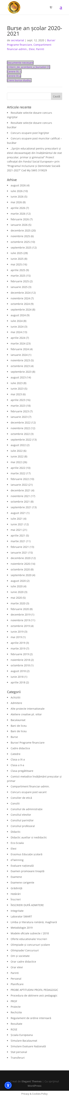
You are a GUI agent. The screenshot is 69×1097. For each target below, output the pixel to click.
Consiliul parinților (22, 820)
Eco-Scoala (17, 843)
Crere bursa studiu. (19, 80)
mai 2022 (16, 462)
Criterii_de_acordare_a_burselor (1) (28, 67)
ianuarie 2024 (19, 355)
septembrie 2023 (21, 371)
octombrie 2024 (20, 304)
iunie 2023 (17, 388)
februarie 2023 (20, 411)
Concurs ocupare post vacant (29, 792)
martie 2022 (18, 473)
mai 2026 (16, 202)
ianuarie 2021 (19, 552)
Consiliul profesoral (23, 826)
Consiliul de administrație (27, 809)
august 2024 (18, 315)
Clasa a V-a (17, 765)
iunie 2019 (17, 631)
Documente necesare (20, 62)
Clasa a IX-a (18, 759)
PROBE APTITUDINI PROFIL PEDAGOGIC (34, 990)
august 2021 (18, 513)
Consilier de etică (21, 798)
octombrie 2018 (20, 665)
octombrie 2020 (20, 569)
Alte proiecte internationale (28, 708)
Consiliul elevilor (21, 814)
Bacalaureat (18, 720)
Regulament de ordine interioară (31, 1018)
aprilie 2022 (18, 468)
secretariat (17, 40)
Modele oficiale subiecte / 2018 (30, 933)
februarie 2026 (20, 219)
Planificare (17, 984)
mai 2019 (16, 637)
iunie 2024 (17, 326)
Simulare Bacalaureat (24, 1040)
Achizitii (15, 697)
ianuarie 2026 (19, 225)
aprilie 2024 (18, 337)
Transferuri (18, 1057)
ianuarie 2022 (19, 484)
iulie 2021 (17, 518)
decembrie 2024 (21, 292)
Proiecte (16, 1006)
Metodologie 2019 (22, 927)
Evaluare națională (22, 865)
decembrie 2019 (21, 614)
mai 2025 (16, 264)
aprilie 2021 (18, 535)
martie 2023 (18, 405)
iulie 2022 (17, 450)
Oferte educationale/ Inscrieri (29, 939)
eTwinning (17, 860)
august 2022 (18, 445)
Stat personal (19, 1052)
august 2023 (18, 377)
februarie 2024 (20, 349)
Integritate (17, 910)
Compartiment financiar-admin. (30, 786)
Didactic (16, 831)
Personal (16, 978)
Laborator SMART (21, 916)
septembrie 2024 (21, 309)
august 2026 (18, 185)
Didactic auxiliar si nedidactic (29, 837)
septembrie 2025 (21, 247)
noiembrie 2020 (20, 563)
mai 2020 (16, 597)
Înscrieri (16, 899)
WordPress (34, 1085)
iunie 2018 (17, 676)
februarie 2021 (20, 547)
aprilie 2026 (18, 208)
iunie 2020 (17, 592)
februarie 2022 (20, 479)
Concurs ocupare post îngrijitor (30, 133)
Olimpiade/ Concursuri (25, 950)
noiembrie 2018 (20, 660)
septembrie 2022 (21, 439)
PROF (14, 1001)
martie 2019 (18, 648)
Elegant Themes (32, 1081)
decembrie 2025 (21, 230)
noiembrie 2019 (20, 620)
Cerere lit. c (14, 71)
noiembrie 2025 (20, 236)
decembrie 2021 (21, 490)
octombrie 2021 (20, 501)
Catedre (15, 754)
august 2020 (18, 581)
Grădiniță (16, 888)
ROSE (14, 1029)
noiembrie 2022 (20, 428)
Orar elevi (17, 967)
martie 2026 (18, 213)
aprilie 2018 (18, 682)
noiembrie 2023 (20, 360)
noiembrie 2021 (20, 496)
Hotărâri (16, 894)
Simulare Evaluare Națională (28, 1046)
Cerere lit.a (14, 76)
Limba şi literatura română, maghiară (34, 922)
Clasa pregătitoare (22, 771)
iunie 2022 (17, 456)
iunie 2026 (17, 196)
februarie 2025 (20, 281)
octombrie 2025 (20, 242)
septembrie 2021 (21, 507)
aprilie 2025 (18, 270)
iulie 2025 (17, 253)
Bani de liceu (19, 725)
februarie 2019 (20, 654)
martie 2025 (18, 275)
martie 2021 (18, 541)
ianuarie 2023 (19, 417)
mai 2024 (16, 332)
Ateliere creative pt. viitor (26, 714)
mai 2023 (16, 394)
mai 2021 (16, 530)
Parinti (40, 49)
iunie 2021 (17, 524)
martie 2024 (18, 343)
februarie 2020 (20, 609)
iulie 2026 (17, 191)
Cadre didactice (20, 748)
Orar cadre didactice (23, 961)
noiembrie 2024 (20, 298)
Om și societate (20, 956)
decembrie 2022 (21, 422)
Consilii (15, 803)
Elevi (32, 49)
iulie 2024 (17, 321)
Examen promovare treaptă (27, 871)
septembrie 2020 (21, 575)
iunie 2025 (17, 258)
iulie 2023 (17, 383)
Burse (14, 737)
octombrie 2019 (20, 626)
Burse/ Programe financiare (28, 742)
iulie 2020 (17, 586)
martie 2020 (18, 603)
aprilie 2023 (18, 400)
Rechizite (16, 1012)
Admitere (16, 703)
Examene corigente (22, 882)
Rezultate (16, 1023)
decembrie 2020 (21, 558)
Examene (16, 877)
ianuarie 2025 (19, 287)
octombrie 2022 (20, 434)
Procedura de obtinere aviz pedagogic (34, 995)
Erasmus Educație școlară (26, 854)
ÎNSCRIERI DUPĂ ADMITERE (27, 905)
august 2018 (18, 671)
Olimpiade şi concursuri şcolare (30, 944)
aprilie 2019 (18, 643)
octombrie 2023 (20, 366)
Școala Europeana (22, 1035)
